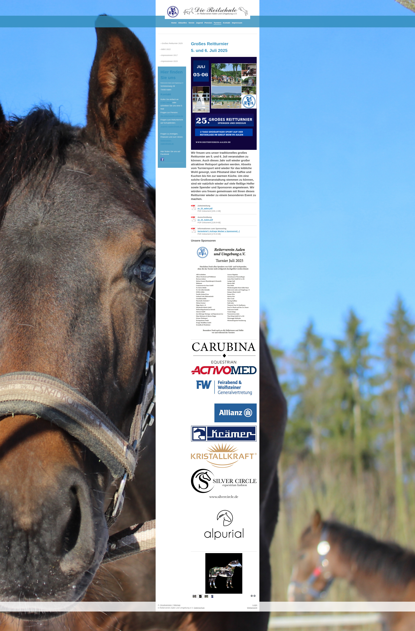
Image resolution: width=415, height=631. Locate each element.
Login (254, 605)
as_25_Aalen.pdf (205, 220)
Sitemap (176, 605)
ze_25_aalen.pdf (205, 208)
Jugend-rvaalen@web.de (171, 126)
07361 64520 (166, 102)
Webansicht (252, 608)
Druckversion (166, 605)
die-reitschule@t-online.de (171, 116)
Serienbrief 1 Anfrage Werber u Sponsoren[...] (219, 231)
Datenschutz (199, 608)
